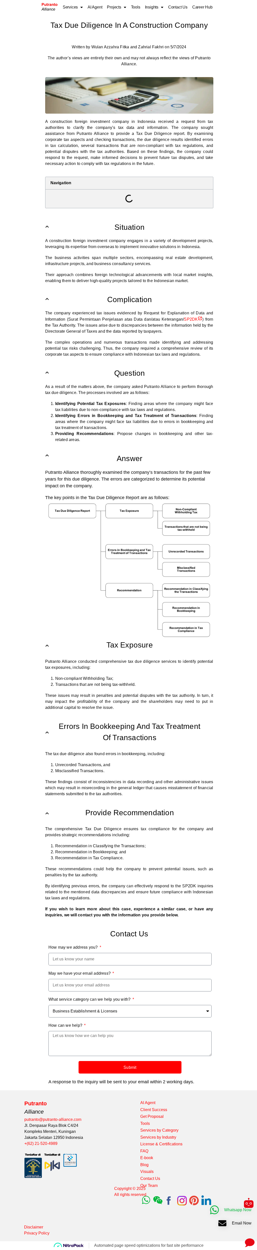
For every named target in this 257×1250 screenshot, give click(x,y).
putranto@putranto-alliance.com (52, 1119)
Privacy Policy (36, 1233)
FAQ (144, 1151)
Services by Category (159, 1130)
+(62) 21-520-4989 (40, 1143)
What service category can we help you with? (90, 999)
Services (70, 7)
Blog (144, 1165)
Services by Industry (158, 1137)
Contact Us (177, 7)
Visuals (147, 1171)
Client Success (153, 1110)
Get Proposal (152, 1116)
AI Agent (95, 7)
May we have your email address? (80, 973)
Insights (151, 7)
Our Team (149, 1185)
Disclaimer (33, 1227)
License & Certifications (161, 1144)
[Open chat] (249, 1242)
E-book (146, 1158)
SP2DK (191, 319)
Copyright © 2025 (130, 1188)
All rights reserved (130, 1194)
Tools (135, 7)
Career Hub (202, 7)
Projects (114, 7)
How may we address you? (73, 947)
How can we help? (65, 1025)
